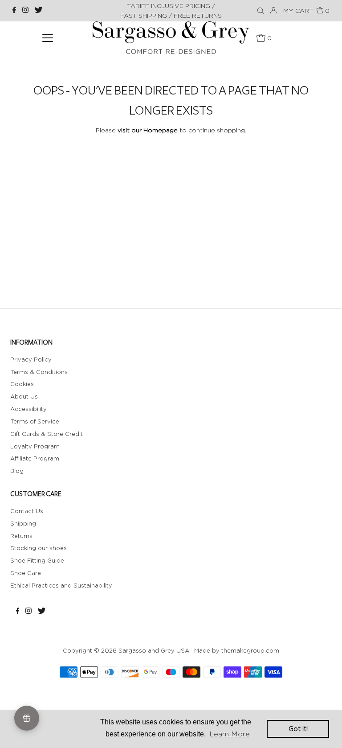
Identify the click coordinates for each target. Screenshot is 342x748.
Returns (21, 536)
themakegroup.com (250, 650)
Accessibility (28, 409)
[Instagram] (25, 10)
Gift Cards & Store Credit (46, 434)
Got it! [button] (298, 728)
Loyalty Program (35, 446)
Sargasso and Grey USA (153, 650)
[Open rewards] (26, 718)
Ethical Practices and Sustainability (61, 585)
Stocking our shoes (38, 548)
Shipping (23, 523)
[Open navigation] (47, 37)
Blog (17, 471)
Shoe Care (25, 573)
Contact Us (26, 511)
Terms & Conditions (39, 372)
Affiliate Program (34, 458)
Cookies (22, 384)
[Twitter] (39, 10)
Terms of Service (34, 421)
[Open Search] (260, 11)
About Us (24, 396)
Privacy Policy (31, 359)
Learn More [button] (229, 734)
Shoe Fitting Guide (37, 560)
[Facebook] (14, 10)
